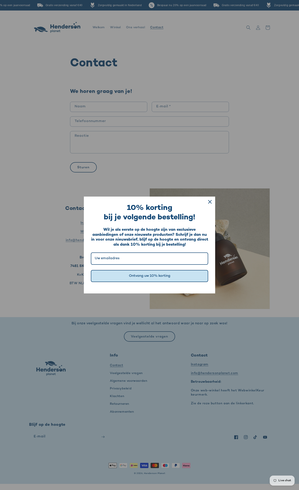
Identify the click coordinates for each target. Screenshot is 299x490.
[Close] (210, 202)
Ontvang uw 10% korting (149, 276)
